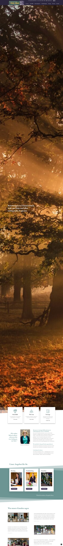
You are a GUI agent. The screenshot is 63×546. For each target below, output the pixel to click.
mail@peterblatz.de (49, 0)
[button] (53, 1)
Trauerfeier (43, 471)
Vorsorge (49, 3)
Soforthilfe (31, 3)
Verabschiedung (30, 471)
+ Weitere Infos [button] (48, 420)
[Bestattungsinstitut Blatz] (16, 3)
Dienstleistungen (44, 3)
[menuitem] (32, 0)
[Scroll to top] (61, 544)
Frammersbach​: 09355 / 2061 (32, 0)
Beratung (13, 471)
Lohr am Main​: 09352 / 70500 (41, 0)
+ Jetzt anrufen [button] (15, 419)
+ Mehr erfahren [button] (31, 419)
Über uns (53, 3)
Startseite (27, 3)
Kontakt (57, 3)
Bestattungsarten (37, 3)
